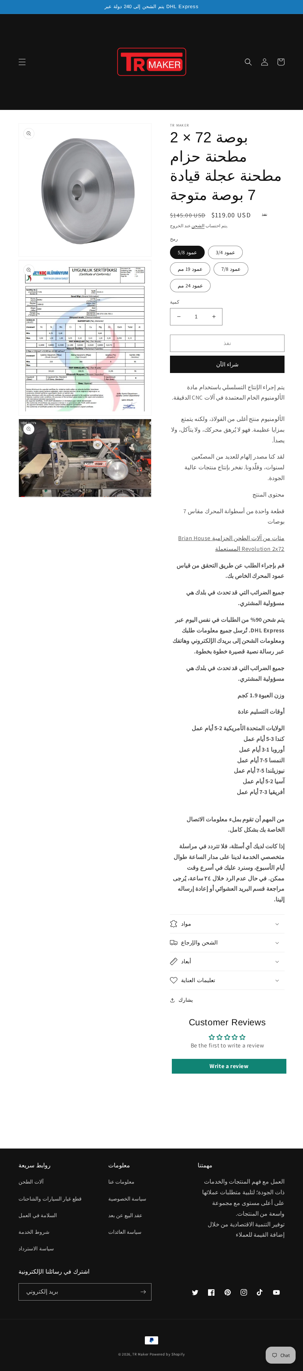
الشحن (197, 225)
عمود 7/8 (231, 269)
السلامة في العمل (37, 1215)
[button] (22, 62)
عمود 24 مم (190, 285)
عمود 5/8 (187, 252)
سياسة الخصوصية (127, 1198)
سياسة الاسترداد (36, 1248)
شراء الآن (227, 364)
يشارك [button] (185, 1000)
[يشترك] (143, 1292)
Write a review (229, 1066)
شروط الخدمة (34, 1232)
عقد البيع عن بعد (125, 1215)
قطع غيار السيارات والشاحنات (50, 1198)
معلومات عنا (121, 1181)
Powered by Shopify (167, 1354)
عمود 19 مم (190, 269)
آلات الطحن (31, 1181)
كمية (174, 302)
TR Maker (140, 1354)
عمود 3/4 (225, 252)
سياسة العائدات (125, 1232)
